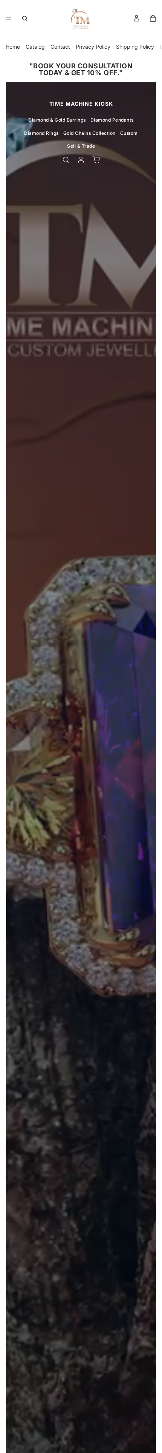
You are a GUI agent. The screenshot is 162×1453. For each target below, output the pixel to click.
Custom (129, 133)
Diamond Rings (41, 133)
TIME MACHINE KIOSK (81, 103)
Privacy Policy (93, 46)
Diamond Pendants (112, 120)
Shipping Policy (135, 46)
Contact (60, 46)
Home (13, 46)
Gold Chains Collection (89, 133)
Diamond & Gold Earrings (57, 120)
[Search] (25, 18)
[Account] (81, 160)
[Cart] (153, 18)
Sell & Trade (81, 146)
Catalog (35, 46)
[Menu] (8, 18)
